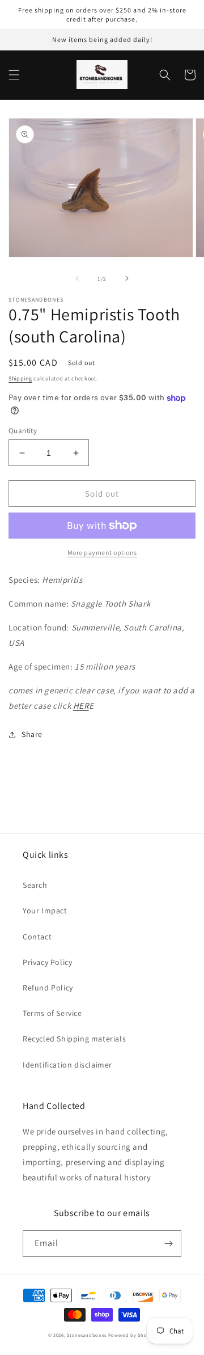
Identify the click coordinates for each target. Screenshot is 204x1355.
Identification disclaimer (67, 1065)
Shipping (20, 378)
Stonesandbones (87, 1335)
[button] (14, 74)
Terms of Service (52, 1013)
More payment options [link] (102, 552)
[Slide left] (77, 278)
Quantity (22, 430)
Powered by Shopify (132, 1335)
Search (35, 885)
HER (81, 705)
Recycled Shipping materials (74, 1039)
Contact (37, 936)
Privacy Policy (47, 962)
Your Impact (45, 910)
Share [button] (32, 734)
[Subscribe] (168, 1243)
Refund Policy (48, 988)
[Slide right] (126, 278)
